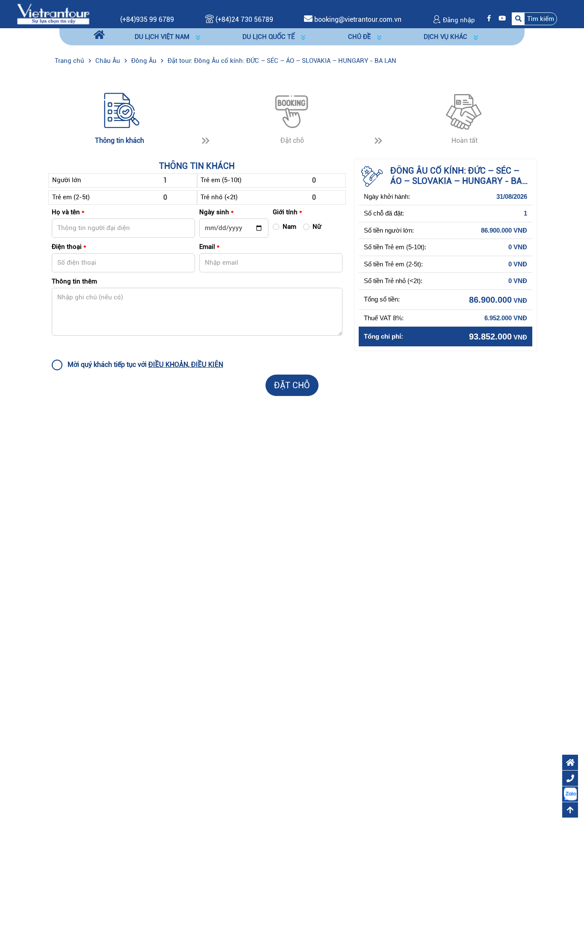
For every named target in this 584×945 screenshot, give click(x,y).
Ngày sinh (216, 212)
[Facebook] (487, 18)
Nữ (317, 226)
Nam (289, 226)
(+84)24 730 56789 (243, 19)
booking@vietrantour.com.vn (357, 19)
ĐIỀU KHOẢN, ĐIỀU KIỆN (185, 364)
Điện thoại (69, 247)
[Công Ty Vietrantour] (53, 14)
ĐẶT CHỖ (292, 385)
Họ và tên (68, 212)
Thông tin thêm (74, 281)
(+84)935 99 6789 (147, 19)
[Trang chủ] (99, 35)
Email (209, 247)
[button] (534, 18)
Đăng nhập (458, 20)
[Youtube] (500, 18)
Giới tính (287, 212)
